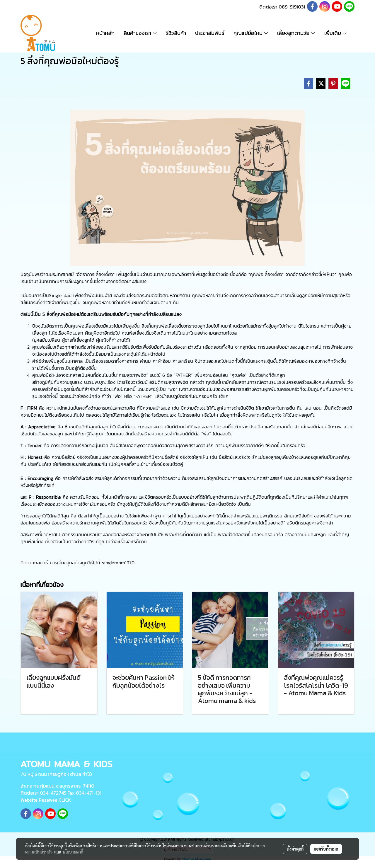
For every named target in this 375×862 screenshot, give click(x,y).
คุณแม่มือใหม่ (248, 33)
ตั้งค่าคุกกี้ (295, 848)
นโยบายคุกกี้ (73, 851)
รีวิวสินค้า (176, 33)
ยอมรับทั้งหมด (326, 848)
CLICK (65, 799)
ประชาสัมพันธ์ (209, 33)
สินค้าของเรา (138, 33)
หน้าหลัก (105, 33)
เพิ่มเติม (333, 33)
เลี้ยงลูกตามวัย (294, 33)
